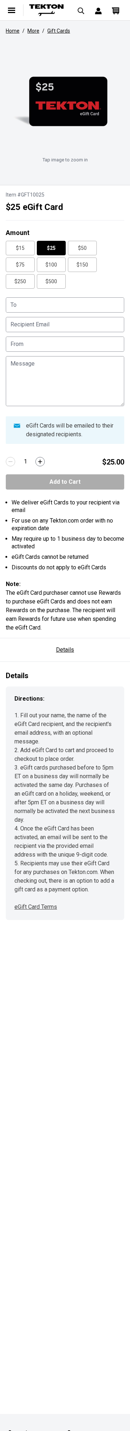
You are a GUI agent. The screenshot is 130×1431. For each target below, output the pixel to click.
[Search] (81, 10)
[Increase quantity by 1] (40, 461)
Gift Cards (58, 31)
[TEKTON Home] (46, 10)
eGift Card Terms (35, 906)
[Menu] (11, 10)
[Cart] (115, 10)
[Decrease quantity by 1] (10, 461)
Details (65, 649)
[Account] (98, 10)
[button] (65, 101)
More (33, 31)
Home (13, 31)
